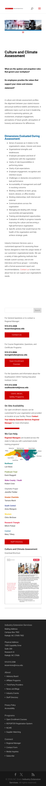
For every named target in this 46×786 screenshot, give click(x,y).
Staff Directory (17, 542)
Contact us (24, 269)
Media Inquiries (12, 752)
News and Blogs (12, 689)
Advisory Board (12, 676)
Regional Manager (13, 743)
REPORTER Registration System (19, 723)
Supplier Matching (13, 732)
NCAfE (9, 728)
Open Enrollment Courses (16, 362)
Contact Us (16, 335)
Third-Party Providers (14, 685)
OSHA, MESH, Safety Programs (16, 395)
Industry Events (12, 693)
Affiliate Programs (13, 680)
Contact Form (11, 747)
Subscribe (10, 756)
